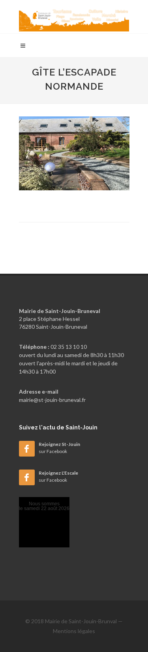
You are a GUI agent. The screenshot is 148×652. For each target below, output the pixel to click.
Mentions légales (74, 631)
